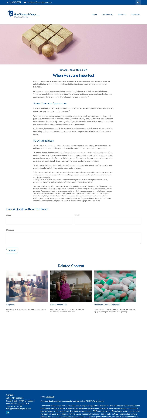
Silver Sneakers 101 (58, 305)
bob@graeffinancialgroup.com (39, 2)
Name (8, 215)
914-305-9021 (15, 2)
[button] (94, 14)
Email (77, 215)
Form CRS (50, 397)
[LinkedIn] (138, 2)
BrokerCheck (98, 401)
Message (10, 230)
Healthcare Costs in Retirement (107, 305)
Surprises (10, 305)
